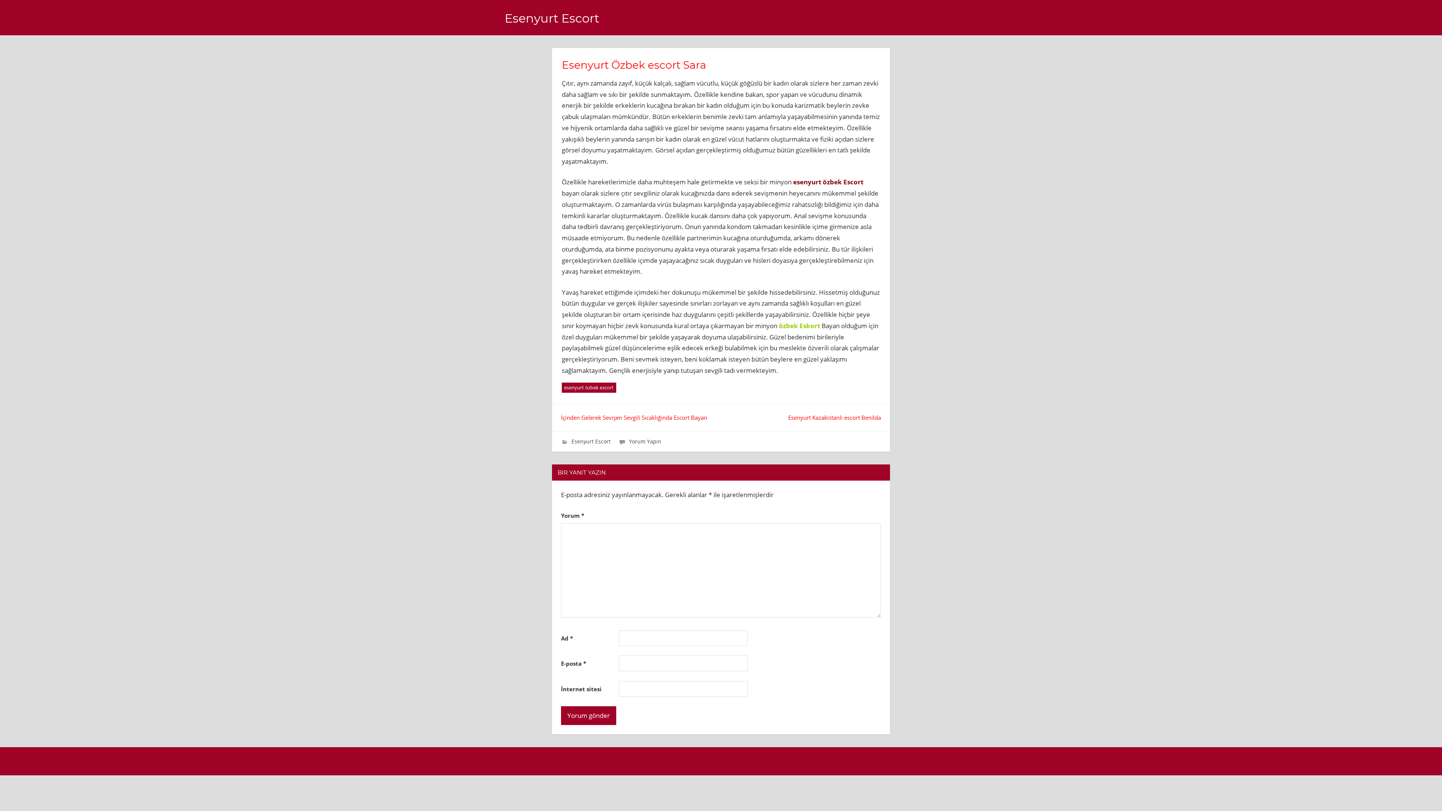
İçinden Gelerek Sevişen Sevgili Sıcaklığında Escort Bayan (634, 417)
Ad (567, 638)
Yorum (572, 515)
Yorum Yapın (645, 441)
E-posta (573, 663)
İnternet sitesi (581, 689)
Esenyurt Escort (552, 18)
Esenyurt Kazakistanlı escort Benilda (834, 417)
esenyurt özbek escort (589, 387)
